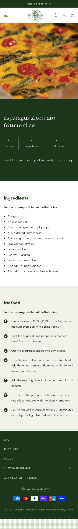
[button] (55, 15)
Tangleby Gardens (23, 509)
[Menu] (6, 15)
